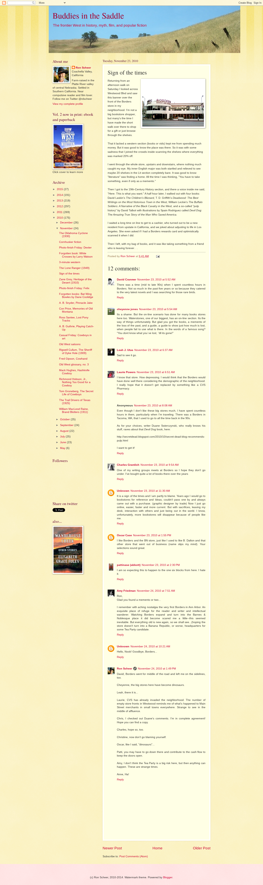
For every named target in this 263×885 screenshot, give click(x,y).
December (67, 222)
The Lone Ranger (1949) (74, 268)
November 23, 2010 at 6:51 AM (156, 372)
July (63, 436)
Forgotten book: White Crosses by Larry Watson (76, 255)
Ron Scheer (124, 668)
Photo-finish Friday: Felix (74, 288)
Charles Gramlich (128, 464)
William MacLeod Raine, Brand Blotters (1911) (74, 411)
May (63, 448)
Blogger (167, 877)
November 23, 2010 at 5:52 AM (156, 279)
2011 (60, 212)
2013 (60, 200)
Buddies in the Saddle (88, 15)
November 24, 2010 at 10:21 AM (150, 646)
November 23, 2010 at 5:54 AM (158, 309)
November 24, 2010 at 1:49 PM (157, 668)
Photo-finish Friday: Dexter (75, 247)
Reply (120, 297)
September (67, 425)
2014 (60, 195)
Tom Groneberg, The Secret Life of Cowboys (76, 393)
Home (157, 848)
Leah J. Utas (125, 350)
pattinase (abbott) (129, 565)
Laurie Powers (126, 372)
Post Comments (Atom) (133, 856)
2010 (60, 217)
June (63, 442)
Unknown (123, 490)
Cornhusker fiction (70, 242)
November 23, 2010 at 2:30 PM (161, 565)
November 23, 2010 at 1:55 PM (152, 535)
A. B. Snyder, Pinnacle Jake (76, 302)
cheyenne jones (127, 309)
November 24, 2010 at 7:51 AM (156, 590)
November (67, 228)
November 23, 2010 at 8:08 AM (153, 405)
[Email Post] (158, 256)
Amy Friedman (126, 590)
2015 (60, 189)
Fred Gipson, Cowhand (73, 358)
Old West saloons (69, 344)
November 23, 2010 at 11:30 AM (150, 490)
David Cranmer (126, 279)
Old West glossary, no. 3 (74, 364)
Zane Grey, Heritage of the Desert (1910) (75, 281)
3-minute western (69, 262)
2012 (60, 206)
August (64, 430)
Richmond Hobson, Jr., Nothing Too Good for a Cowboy (74, 382)
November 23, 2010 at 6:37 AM (153, 350)
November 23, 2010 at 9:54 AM (160, 464)
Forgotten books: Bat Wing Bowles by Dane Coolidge (76, 296)
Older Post (201, 848)
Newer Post (112, 848)
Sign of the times (69, 273)
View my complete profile (68, 103)
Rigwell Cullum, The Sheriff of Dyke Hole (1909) (75, 351)
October (65, 419)
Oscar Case (124, 535)
